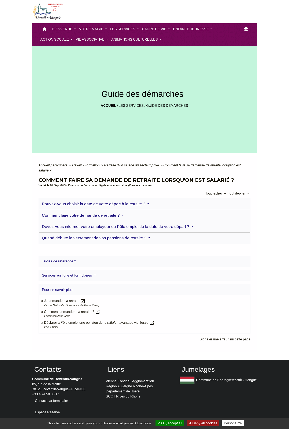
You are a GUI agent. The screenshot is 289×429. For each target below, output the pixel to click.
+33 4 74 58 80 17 (45, 394)
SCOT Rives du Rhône (123, 396)
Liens (116, 369)
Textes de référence (57, 261)
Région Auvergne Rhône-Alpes (129, 386)
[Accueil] (47, 11)
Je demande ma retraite (64, 301)
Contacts (47, 369)
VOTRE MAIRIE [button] (91, 29)
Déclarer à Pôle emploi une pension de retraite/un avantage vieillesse (99, 322)
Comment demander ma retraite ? (72, 312)
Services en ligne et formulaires (67, 275)
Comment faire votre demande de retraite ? (81, 215)
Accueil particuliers (53, 165)
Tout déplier (239, 193)
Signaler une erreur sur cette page (225, 339)
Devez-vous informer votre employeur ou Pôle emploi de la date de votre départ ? (116, 226)
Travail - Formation (86, 165)
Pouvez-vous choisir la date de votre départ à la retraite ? (94, 204)
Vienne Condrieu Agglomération (130, 381)
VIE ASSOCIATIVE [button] (90, 39)
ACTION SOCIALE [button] (55, 39)
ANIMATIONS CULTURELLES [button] (135, 39)
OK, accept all (171, 423)
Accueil (108, 105)
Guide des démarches (167, 105)
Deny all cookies (204, 423)
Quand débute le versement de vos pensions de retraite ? (94, 238)
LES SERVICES (131, 105)
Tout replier (216, 193)
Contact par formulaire (51, 401)
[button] (45, 30)
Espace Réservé (47, 412)
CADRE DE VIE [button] (154, 29)
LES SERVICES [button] (123, 29)
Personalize (233, 423)
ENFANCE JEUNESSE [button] (191, 29)
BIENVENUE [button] (62, 29)
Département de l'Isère (123, 391)
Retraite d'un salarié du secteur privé (132, 165)
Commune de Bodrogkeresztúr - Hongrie (226, 380)
